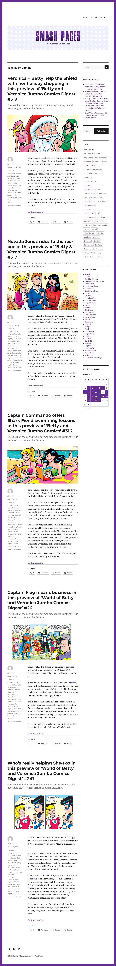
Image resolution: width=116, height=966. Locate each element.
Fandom (88, 308)
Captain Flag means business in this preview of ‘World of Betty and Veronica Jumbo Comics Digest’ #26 (41, 600)
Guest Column (90, 317)
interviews (101, 217)
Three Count (89, 353)
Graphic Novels (90, 315)
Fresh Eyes (89, 310)
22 (107, 396)
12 (96, 392)
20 (99, 396)
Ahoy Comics (89, 150)
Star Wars (98, 245)
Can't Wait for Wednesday (93, 169)
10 (89, 392)
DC (101, 197)
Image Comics (89, 217)
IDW (98, 213)
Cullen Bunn (101, 193)
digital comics (89, 201)
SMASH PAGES (12, 956)
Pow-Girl (10, 875)
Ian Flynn (10, 190)
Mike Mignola (89, 233)
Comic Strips (89, 289)
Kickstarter (88, 225)
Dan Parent (11, 863)
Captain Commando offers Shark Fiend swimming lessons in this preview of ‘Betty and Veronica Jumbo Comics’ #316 (41, 423)
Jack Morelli (16, 351)
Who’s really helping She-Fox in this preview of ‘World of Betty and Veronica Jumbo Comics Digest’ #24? (41, 770)
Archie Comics (12, 331)
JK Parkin (10, 164)
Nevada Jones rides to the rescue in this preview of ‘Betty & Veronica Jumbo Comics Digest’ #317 (42, 249)
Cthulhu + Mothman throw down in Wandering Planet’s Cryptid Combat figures (95, 86)
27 (99, 400)
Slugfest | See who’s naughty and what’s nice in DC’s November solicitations (95, 94)
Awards (88, 274)
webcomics (98, 249)
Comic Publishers (91, 286)
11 (92, 392)
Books (87, 277)
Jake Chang (11, 353)
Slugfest (97, 241)
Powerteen (11, 877)
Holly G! (18, 867)
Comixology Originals (92, 189)
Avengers (87, 161)
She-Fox (16, 882)
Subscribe (101, 131)
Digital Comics (90, 303)
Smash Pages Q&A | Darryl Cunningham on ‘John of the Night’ (95, 108)
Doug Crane (11, 527)
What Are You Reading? (93, 253)
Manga (87, 327)
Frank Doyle (17, 185)
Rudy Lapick (12, 200)
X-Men (100, 257)
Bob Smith (11, 341)
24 (89, 400)
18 (92, 396)
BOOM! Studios (89, 165)
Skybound (88, 241)
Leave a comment (14, 205)
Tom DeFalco (17, 367)
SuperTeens (11, 711)
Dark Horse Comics (91, 197)
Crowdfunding (90, 298)
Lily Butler (11, 358)
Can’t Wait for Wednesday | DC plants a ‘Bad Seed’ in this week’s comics (96, 115)
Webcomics (89, 355)
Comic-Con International (93, 173)
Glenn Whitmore (13, 188)
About (85, 17)
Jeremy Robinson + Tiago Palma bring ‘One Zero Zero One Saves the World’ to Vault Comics (96, 101)
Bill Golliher (11, 687)
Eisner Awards (102, 201)
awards (96, 161)
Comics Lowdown (90, 181)
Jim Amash (17, 193)
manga (86, 229)
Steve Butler (17, 709)
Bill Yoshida (11, 181)
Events (87, 305)
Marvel (94, 229)
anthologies (88, 158)
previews (18, 197)
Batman (104, 161)
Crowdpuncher (90, 301)
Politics (87, 336)
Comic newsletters (100, 17)
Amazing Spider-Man (92, 154)
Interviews (89, 322)
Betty (9, 508)
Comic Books (89, 284)
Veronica (16, 546)
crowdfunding (89, 193)
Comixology (88, 185)
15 (107, 392)
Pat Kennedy (17, 360)
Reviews (88, 343)
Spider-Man (88, 245)
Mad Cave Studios (100, 225)
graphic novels (89, 213)
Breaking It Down (91, 279)
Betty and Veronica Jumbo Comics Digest (14, 176)
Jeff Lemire (99, 221)
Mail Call (88, 324)
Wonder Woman (90, 257)
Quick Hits (89, 341)
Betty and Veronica (14, 685)
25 (92, 400)
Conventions (89, 293)
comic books (88, 177)
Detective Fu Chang (14, 524)
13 (99, 392)
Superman (88, 249)
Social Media (89, 348)
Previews (10, 170)
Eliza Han (72, 683)
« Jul (88, 408)
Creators (88, 296)
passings (87, 237)
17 (88, 396)
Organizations (90, 334)
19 (96, 396)
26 (96, 400)
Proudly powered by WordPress (31, 956)
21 (103, 396)
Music (87, 329)
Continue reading (35, 212)
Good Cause (89, 312)
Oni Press (99, 233)
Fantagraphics (89, 205)
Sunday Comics (90, 351)
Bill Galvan (17, 178)
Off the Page (89, 331)
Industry (88, 320)
